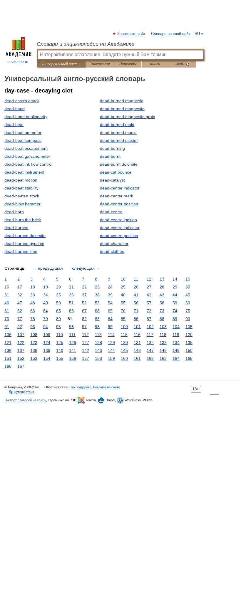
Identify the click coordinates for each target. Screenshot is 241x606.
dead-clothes (112, 251)
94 (45, 326)
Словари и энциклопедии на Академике (85, 44)
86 (136, 318)
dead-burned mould (118, 132)
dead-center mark (116, 196)
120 (189, 334)
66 (71, 310)
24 (110, 287)
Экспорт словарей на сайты (25, 400)
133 (163, 342)
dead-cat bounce (115, 172)
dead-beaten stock (21, 196)
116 (137, 334)
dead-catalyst (112, 180)
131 (137, 342)
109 (46, 334)
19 (45, 287)
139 (46, 350)
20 (58, 287)
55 (123, 303)
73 (162, 310)
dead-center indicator (120, 188)
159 (111, 358)
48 (32, 303)
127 (85, 342)
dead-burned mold (117, 124)
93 (32, 326)
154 (46, 358)
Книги (155, 64)
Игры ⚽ (182, 64)
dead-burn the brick (22, 219)
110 (59, 334)
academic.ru (18, 62)
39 (110, 295)
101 (137, 326)
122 (20, 342)
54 (110, 303)
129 (111, 342)
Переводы (128, 64)
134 (176, 342)
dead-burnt (110, 156)
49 (45, 303)
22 (84, 287)
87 (149, 318)
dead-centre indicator (120, 227)
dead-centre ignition (118, 219)
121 (7, 342)
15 (187, 279)
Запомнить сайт (131, 34)
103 (163, 326)
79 (45, 318)
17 (19, 287)
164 (176, 358)
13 (162, 279)
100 (124, 326)
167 (20, 366)
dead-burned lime (20, 251)
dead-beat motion (20, 180)
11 (136, 279)
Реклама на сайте (106, 387)
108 (33, 334)
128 (98, 342)
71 (136, 310)
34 (45, 295)
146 (137, 350)
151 (7, 358)
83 (97, 318)
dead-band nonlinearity (25, 116)
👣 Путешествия (21, 392)
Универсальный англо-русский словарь (61, 64)
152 (20, 358)
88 (162, 318)
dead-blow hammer (22, 204)
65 (58, 310)
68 (97, 310)
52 (84, 303)
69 (110, 310)
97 (84, 326)
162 (150, 358)
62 (19, 310)
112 (85, 334)
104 (176, 326)
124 (46, 342)
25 (123, 287)
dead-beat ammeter (22, 132)
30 (187, 287)
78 (32, 318)
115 (124, 334)
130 (124, 342)
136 (7, 350)
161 (137, 358)
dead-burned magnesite (122, 108)
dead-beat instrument (24, 172)
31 (6, 295)
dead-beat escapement (26, 148)
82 (84, 318)
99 (110, 326)
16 (6, 287)
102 (150, 326)
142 (85, 350)
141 (72, 350)
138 (33, 350)
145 (124, 350)
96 (71, 326)
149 (176, 350)
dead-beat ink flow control (28, 164)
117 (150, 334)
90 (187, 318)
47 (19, 303)
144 (111, 350)
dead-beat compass (22, 140)
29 (175, 287)
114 (111, 334)
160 (124, 358)
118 (163, 334)
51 (71, 303)
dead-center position (119, 204)
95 (58, 326)
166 (7, 366)
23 (97, 287)
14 (175, 279)
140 (59, 350)
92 (19, 326)
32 (19, 295)
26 (136, 287)
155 (59, 358)
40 (123, 295)
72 (149, 310)
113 (98, 334)
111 (72, 334)
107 (20, 334)
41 (136, 295)
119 (176, 334)
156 (72, 358)
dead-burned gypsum (24, 243)
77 (19, 318)
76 (6, 318)
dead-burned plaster (119, 140)
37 (84, 295)
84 (110, 318)
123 (33, 342)
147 (150, 350)
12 (149, 279)
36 (71, 295)
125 (59, 342)
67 (84, 310)
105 (189, 326)
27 (149, 287)
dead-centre (111, 211)
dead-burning (112, 148)
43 (162, 295)
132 (150, 342)
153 (33, 358)
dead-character (114, 243)
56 (136, 303)
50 (58, 303)
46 (6, 303)
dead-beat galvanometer (27, 156)
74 (175, 310)
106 (7, 334)
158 (98, 358)
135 (189, 342)
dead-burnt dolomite (119, 164)
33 (32, 295)
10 (123, 279)
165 (189, 358)
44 (175, 295)
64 (45, 310)
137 (20, 350)
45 (187, 295)
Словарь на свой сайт (170, 34)
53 (97, 303)
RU (197, 34)
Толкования (100, 64)
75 (187, 310)
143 (98, 350)
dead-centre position (119, 235)
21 (71, 287)
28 (162, 287)
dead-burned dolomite (25, 235)
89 (175, 318)
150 (189, 350)
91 (6, 326)
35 (58, 295)
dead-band (14, 108)
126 (72, 342)
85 (123, 318)
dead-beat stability (21, 188)
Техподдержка (80, 387)
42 (149, 295)
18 (32, 287)
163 (163, 358)
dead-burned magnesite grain (127, 116)
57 (149, 303)
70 (123, 310)
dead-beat (14, 124)
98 (97, 326)
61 (6, 310)
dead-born (14, 211)
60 (187, 303)
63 (32, 310)
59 (175, 303)
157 (85, 358)
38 (97, 295)
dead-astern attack (21, 100)
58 (162, 303)
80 (58, 318)
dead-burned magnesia (121, 100)
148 (163, 350)
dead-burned (16, 227)
